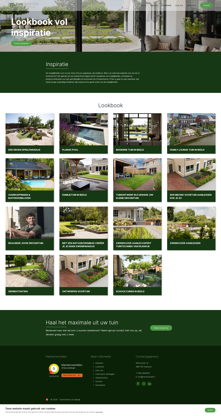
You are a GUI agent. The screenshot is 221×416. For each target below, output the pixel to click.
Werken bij (191, 5)
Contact (206, 5)
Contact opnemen (21, 43)
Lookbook (166, 5)
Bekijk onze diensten (45, 43)
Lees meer (99, 412)
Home (143, 5)
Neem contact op (161, 328)
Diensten (154, 5)
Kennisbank (100, 385)
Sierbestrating (101, 378)
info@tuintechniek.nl (146, 377)
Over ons (179, 5)
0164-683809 (144, 373)
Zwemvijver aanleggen (105, 374)
